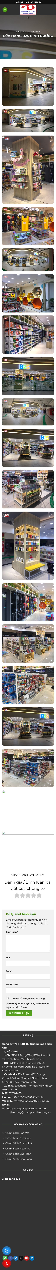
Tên (8, 957)
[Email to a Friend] (21, 1258)
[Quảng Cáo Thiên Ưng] (28, 9)
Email (9, 971)
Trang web (12, 984)
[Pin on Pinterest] (26, 1258)
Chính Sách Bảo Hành (18, 1153)
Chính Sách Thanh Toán (19, 1143)
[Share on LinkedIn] (31, 1258)
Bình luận (12, 932)
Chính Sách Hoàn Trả (17, 1148)
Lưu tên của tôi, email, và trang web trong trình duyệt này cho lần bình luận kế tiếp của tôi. (27, 1003)
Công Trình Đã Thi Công (28, 32)
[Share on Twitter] (15, 1258)
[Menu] (5, 9)
